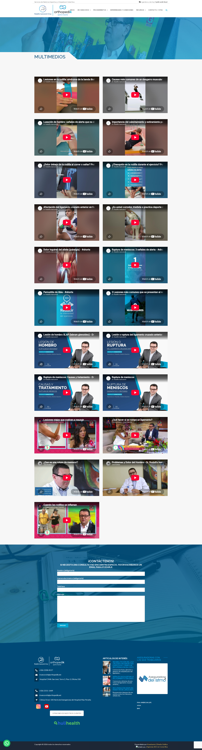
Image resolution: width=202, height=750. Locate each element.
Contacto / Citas (155, 10)
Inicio (72, 10)
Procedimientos (99, 10)
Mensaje (60, 594)
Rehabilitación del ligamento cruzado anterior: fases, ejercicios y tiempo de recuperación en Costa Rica (126, 664)
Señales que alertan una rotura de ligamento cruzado (128, 677)
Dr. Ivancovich (83, 10)
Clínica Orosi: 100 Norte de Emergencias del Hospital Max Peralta (65, 700)
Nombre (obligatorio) (65, 570)
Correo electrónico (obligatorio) (70, 578)
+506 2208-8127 (46, 670)
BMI (138, 708)
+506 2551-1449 (46, 691)
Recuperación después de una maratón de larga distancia (126, 689)
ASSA (139, 705)
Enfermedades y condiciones (121, 10)
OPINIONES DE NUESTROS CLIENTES (66, 713)
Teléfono (61, 586)
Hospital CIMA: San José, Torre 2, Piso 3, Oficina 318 (60, 679)
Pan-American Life (144, 702)
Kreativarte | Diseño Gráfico (157, 744)
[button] (6, 743)
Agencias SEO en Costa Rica (157, 747)
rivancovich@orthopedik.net (50, 675)
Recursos (140, 10)
